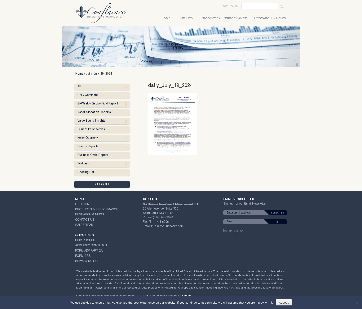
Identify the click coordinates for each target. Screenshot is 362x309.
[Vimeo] (242, 231)
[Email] (236, 231)
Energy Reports (88, 146)
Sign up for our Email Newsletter (244, 204)
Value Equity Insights (91, 121)
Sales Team (84, 225)
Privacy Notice (87, 261)
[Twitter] (231, 231)
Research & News (270, 18)
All (79, 86)
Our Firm (185, 18)
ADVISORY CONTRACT (91, 245)
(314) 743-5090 (163, 217)
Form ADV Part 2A (89, 250)
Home (166, 18)
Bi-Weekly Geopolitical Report (98, 103)
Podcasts (84, 163)
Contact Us (230, 6)
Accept (284, 302)
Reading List (86, 172)
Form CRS (83, 256)
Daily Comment (88, 95)
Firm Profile (85, 240)
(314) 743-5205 (159, 222)
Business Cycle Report (93, 155)
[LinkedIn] (225, 231)
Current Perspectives (91, 129)
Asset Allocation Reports (94, 112)
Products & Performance (223, 18)
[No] (357, 302)
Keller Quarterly (88, 138)
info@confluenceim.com (167, 226)
